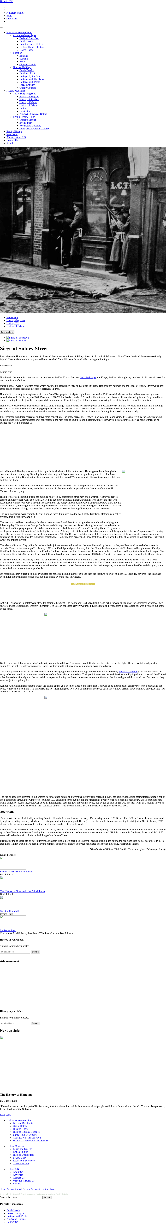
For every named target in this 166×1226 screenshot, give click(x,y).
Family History (14, 131)
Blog (9, 15)
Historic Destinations (23, 1154)
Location (17, 52)
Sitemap (17, 1183)
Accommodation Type (24, 35)
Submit (35, 952)
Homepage (12, 317)
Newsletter (12, 134)
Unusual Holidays (22, 67)
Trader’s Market (27, 119)
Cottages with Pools (29, 82)
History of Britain (28, 105)
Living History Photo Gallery (34, 128)
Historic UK (6, 1)
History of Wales (28, 102)
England (23, 55)
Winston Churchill (128, 671)
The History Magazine (24, 93)
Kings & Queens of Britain (33, 114)
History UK (12, 323)
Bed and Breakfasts (29, 38)
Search (9, 143)
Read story (5, 1114)
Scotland (23, 58)
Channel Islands (27, 64)
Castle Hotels (26, 41)
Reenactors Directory (30, 125)
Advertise (18, 1174)
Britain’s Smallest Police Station (16, 871)
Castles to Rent (27, 73)
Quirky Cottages (27, 87)
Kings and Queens (22, 1149)
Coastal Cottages (15, 1213)
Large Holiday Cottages (25, 1134)
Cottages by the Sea (29, 76)
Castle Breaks (26, 70)
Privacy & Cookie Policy (35, 1189)
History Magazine (15, 90)
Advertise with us (15, 12)
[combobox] (27, 1197)
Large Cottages (27, 84)
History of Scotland (29, 99)
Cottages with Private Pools (27, 1137)
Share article (7, 332)
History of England (29, 96)
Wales (22, 61)
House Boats (26, 50)
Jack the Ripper (88, 377)
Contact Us (12, 18)
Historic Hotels (20, 1128)
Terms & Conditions (10, 1189)
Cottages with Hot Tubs (31, 79)
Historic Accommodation (19, 32)
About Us (18, 1172)
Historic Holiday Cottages (32, 47)
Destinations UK (28, 111)
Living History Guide (24, 116)
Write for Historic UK (24, 1180)
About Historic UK (16, 137)
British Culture (20, 1151)
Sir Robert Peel (8, 930)
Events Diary (26, 122)
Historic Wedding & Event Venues (30, 1140)
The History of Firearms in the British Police (22, 891)
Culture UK (25, 108)
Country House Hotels (30, 44)
